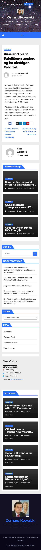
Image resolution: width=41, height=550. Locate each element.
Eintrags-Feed (9, 337)
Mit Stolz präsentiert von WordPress (14, 537)
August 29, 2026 (13, 435)
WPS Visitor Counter (16, 379)
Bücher (26, 545)
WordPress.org (9, 348)
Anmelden (8, 332)
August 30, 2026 (13, 412)
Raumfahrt (7, 49)
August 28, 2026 (13, 483)
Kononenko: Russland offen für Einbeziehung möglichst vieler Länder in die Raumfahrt (19, 270)
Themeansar (20, 540)
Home (8, 545)
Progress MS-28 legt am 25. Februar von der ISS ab (29, 131)
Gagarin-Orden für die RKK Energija (18, 229)
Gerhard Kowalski (20, 17)
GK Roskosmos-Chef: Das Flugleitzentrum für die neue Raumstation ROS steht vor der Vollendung (20, 301)
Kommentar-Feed (10, 343)
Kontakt (32, 545)
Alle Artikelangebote (17, 545)
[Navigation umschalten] (22, 35)
